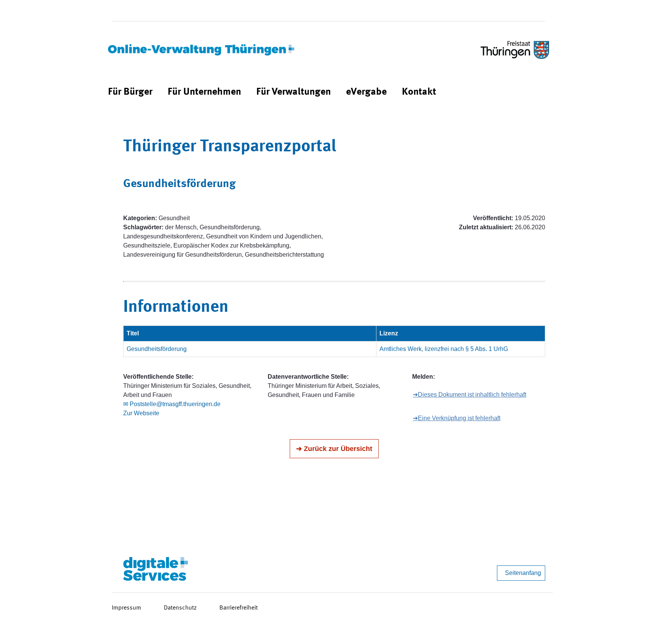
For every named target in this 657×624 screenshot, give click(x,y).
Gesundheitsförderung (157, 349)
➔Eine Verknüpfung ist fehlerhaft (456, 418)
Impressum (126, 608)
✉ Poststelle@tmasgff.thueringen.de (172, 404)
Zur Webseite (141, 413)
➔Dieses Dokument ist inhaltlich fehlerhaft (469, 394)
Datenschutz (180, 608)
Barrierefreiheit (238, 608)
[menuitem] (130, 92)
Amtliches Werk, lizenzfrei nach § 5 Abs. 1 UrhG (443, 349)
